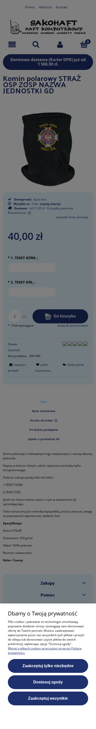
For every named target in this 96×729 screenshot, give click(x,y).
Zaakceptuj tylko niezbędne (48, 666)
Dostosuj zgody (48, 682)
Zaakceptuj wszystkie (48, 698)
